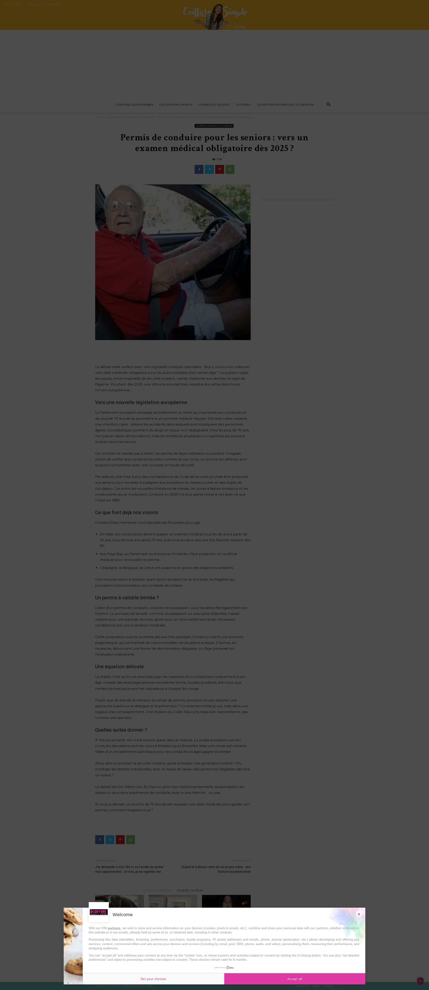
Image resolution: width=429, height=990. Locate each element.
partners (114, 928)
